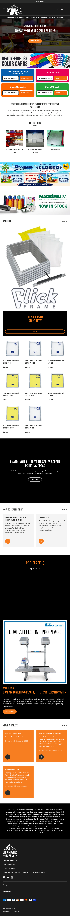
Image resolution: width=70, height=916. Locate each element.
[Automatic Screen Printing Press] (14, 138)
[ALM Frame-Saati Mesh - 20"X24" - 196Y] (12, 381)
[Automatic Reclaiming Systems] (35, 138)
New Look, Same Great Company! (50, 733)
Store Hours (35, 1)
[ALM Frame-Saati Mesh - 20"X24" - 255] (57, 381)
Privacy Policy (6, 911)
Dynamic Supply (11, 908)
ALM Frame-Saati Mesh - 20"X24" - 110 (11, 362)
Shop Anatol (35, 41)
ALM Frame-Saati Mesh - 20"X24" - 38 (34, 427)
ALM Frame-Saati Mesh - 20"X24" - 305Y (11, 427)
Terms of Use (16, 911)
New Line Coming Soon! (13, 733)
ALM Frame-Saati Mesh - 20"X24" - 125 (34, 362)
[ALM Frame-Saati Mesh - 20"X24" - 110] (12, 348)
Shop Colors (26, 78)
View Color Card (10, 78)
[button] (66, 9)
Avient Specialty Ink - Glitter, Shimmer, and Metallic (16, 518)
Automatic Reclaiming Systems (35, 151)
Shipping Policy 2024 (13, 769)
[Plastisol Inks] (55, 138)
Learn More (35, 479)
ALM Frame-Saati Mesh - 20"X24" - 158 (56, 362)
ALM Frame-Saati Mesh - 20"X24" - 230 (34, 394)
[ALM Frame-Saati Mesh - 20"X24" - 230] (35, 381)
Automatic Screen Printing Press (14, 151)
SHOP (35, 331)
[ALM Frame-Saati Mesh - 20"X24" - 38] (35, 413)
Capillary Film (44, 517)
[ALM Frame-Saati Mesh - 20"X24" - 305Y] (12, 413)
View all (35, 126)
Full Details (9, 711)
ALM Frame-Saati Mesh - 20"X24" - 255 (56, 394)
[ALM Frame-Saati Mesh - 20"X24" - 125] (35, 348)
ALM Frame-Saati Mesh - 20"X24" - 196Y (11, 394)
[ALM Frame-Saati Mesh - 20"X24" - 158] (57, 348)
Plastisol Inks (55, 150)
